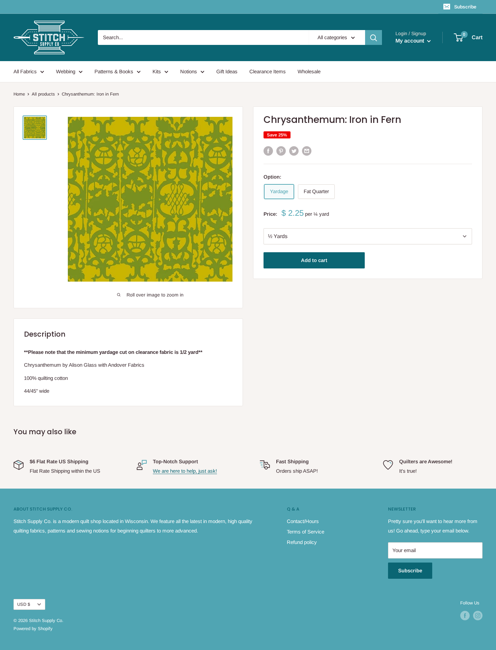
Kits (157, 71)
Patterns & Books (113, 71)
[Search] (373, 37)
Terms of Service (305, 532)
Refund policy (302, 542)
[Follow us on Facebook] (465, 615)
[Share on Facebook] (268, 151)
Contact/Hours (303, 521)
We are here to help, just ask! (185, 471)
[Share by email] (306, 151)
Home (19, 94)
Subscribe (465, 6)
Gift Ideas (227, 71)
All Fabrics (25, 71)
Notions (188, 71)
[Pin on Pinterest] (281, 151)
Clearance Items (267, 71)
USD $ (23, 604)
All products (43, 94)
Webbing (65, 71)
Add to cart (314, 260)
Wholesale (309, 71)
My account (410, 41)
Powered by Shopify (33, 628)
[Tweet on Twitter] (294, 151)
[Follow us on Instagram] (478, 615)
